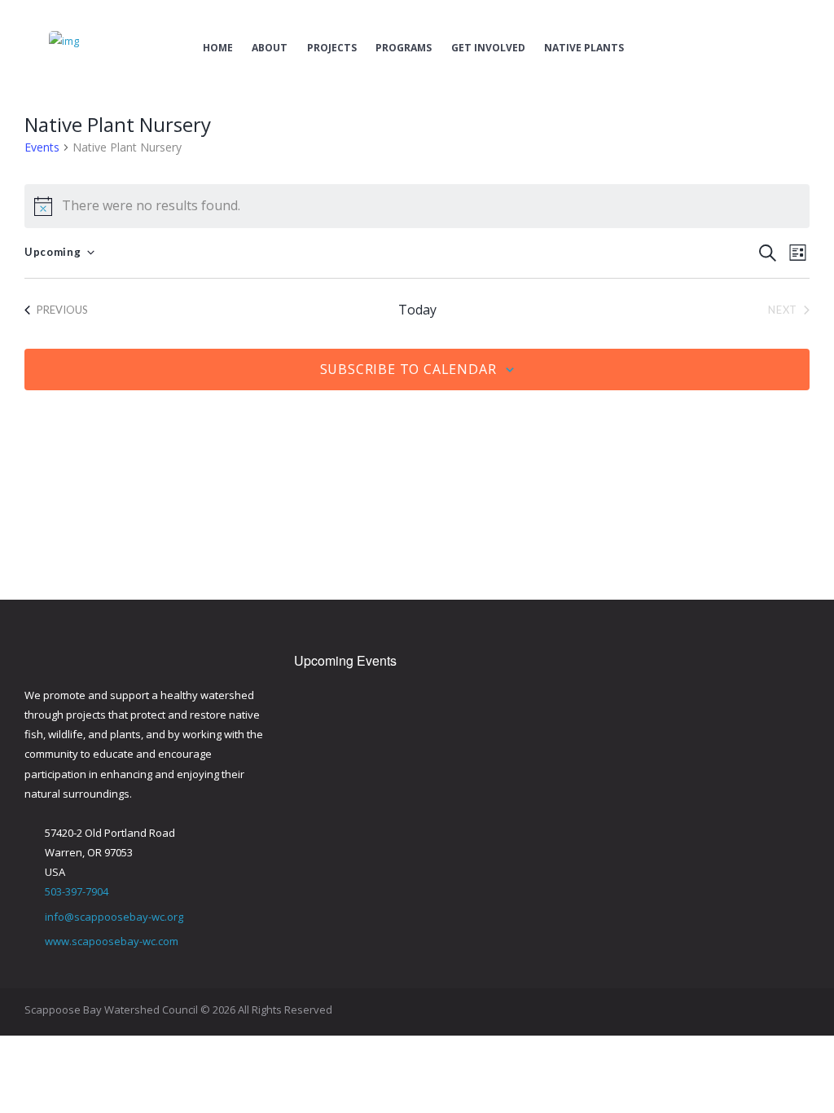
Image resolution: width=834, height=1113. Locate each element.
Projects (332, 48)
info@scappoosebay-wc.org (114, 916)
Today (417, 310)
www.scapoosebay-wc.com (111, 941)
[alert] (417, 206)
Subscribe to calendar (408, 369)
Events (41, 147)
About (270, 48)
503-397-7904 (76, 891)
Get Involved (488, 48)
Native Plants (584, 48)
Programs (403, 48)
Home (218, 48)
